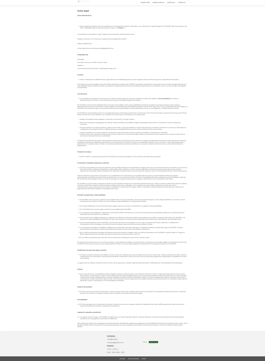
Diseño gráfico (158, 2)
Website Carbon (153, 342)
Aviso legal (122, 358)
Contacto (181, 2)
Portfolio (171, 2)
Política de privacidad (133, 358)
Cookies (144, 358)
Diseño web (145, 2)
